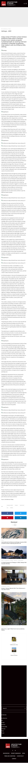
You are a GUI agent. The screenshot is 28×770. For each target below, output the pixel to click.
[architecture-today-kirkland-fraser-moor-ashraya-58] (4, 257)
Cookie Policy (20, 756)
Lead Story (22, 505)
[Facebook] (12, 750)
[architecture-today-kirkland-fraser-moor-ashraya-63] (4, 340)
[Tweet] (21, 513)
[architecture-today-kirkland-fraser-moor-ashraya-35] (4, 140)
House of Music (14, 654)
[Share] (7, 513)
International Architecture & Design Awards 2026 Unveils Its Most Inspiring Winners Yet (14, 543)
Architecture (5, 28)
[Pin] (7, 517)
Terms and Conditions (9, 756)
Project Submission (16, 753)
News (9, 28)
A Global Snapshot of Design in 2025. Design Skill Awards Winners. (13, 563)
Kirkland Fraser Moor (6, 219)
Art (2, 720)
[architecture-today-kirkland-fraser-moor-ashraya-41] (4, 195)
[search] (25, 708)
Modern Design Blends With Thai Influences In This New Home (13, 589)
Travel (2, 733)
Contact (14, 758)
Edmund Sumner (10, 505)
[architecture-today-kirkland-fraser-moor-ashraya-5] (4, 459)
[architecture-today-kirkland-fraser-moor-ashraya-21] (4, 50)
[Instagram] (15, 750)
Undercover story (14, 644)
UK (7, 507)
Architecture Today (9, 499)
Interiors (15, 560)
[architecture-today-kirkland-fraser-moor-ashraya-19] (4, 111)
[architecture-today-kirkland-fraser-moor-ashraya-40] (4, 407)
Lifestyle (3, 728)
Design (11, 560)
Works (12, 507)
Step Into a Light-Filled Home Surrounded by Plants (12, 629)
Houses (16, 505)
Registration (6, 753)
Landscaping (20, 560)
